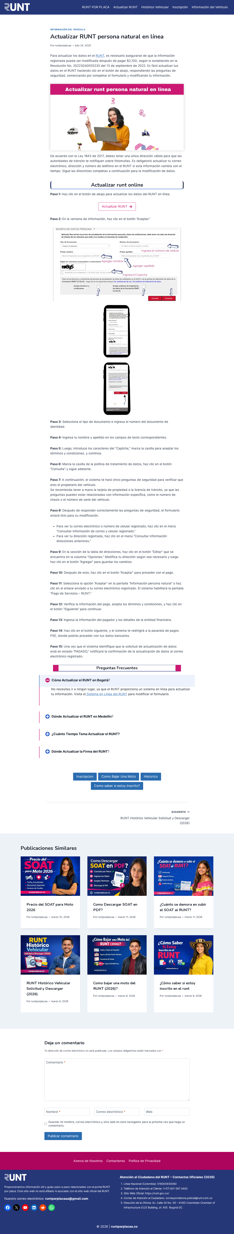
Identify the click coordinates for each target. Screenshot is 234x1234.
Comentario (56, 1062)
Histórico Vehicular (155, 7)
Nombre (53, 1112)
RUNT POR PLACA (96, 7)
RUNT (100, 55)
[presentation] (50, 876)
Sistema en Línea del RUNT (106, 694)
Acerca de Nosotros (88, 1161)
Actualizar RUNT (125, 7)
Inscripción (180, 7)
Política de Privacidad (145, 1161)
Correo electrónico (110, 1112)
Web (149, 1112)
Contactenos (115, 1161)
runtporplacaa (63, 45)
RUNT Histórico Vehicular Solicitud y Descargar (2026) (155, 817)
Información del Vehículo (210, 7)
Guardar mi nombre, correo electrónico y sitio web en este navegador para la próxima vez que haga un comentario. (116, 1123)
